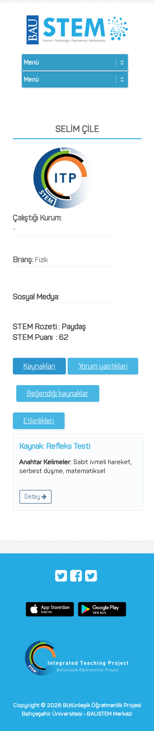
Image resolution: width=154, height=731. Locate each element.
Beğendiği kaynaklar (58, 393)
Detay (32, 496)
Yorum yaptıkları (102, 366)
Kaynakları (39, 366)
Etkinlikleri (39, 421)
